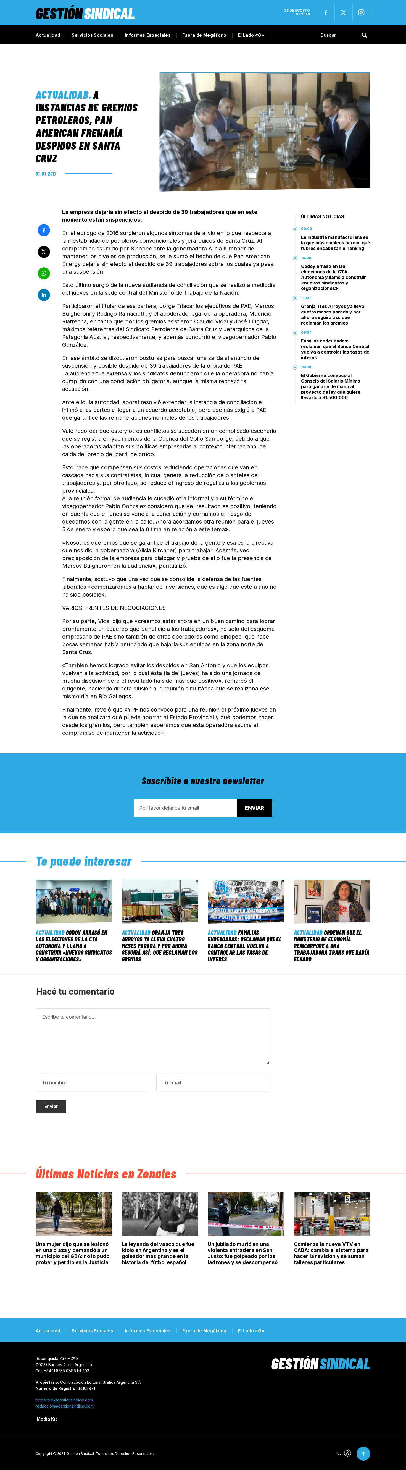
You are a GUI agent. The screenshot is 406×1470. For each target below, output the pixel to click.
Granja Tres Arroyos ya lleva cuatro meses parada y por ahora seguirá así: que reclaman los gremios (332, 315)
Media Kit (47, 1419)
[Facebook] (326, 12)
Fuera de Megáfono (204, 35)
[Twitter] (344, 12)
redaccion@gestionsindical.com (65, 1406)
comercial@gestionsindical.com (64, 1400)
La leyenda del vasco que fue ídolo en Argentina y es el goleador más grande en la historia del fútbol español (158, 1253)
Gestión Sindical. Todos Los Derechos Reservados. (110, 1453)
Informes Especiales (148, 35)
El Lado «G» (251, 35)
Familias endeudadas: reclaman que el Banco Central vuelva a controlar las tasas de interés (335, 349)
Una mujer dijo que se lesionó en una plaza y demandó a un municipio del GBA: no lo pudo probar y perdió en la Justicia (72, 1253)
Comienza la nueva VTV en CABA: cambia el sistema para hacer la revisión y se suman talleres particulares (331, 1253)
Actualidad (48, 35)
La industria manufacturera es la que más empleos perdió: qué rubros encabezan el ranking (335, 242)
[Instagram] (361, 12)
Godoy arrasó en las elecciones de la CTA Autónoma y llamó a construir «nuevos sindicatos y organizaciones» (333, 277)
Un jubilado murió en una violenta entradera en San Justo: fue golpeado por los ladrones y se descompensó (243, 1253)
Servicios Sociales (92, 35)
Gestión (85, 13)
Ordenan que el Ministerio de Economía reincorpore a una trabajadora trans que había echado (332, 945)
